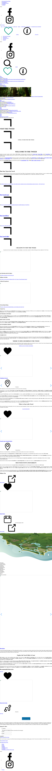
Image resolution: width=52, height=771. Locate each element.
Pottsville (23, 79)
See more (1, 671)
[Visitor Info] (23, 74)
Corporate (3, 4)
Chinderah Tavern (4, 378)
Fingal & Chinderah (3, 79)
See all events (2, 482)
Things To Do (5, 26)
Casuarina (11, 79)
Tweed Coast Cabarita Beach (6, 441)
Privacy (3, 769)
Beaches (5, 85)
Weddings (5, 104)
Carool (23, 81)
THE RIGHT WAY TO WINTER (36, 26)
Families (5, 106)
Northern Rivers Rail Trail (13, 110)
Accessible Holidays (5, 3)
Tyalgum (10, 81)
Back (1, 76)
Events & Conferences (11, 105)
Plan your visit (10, 26)
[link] (26, 740)
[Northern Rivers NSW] (26, 742)
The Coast (5, 78)
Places (2, 26)
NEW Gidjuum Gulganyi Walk (16, 111)
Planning (3, 746)
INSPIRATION (23, 26)
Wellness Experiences (11, 99)
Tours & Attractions (10, 97)
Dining (4, 98)
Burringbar (7, 81)
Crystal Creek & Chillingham (17, 81)
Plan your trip (2, 101)
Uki (5, 81)
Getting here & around (11, 103)
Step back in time (3, 702)
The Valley (6, 80)
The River (5, 82)
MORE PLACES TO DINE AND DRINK (26, 345)
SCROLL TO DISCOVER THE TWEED (26, 139)
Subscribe (1, 736)
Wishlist (17, 34)
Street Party (2, 513)
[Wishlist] (7, 74)
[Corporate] (26, 737)
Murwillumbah (2, 81)
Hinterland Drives (9, 112)
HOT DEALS (28, 26)
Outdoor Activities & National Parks (37, 96)
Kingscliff (8, 79)
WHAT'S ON (15, 26)
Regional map (4, 2)
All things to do (2, 84)
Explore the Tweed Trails (4, 109)
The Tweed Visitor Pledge (6, 1)
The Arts (5, 86)
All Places (1, 77)
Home (3, 744)
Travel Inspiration (5, 747)
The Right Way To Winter (4, 116)
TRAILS (19, 26)
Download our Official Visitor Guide (8, 749)
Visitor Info (36, 34)
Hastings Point (20, 79)
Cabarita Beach (15, 79)
